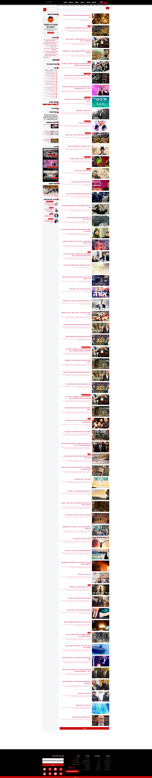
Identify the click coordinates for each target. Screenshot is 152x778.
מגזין (86, 5)
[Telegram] (55, 769)
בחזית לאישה (107, 766)
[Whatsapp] (61, 769)
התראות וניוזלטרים (86, 760)
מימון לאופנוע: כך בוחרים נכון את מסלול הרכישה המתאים (50, 82)
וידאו (99, 759)
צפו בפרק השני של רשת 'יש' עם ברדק (50, 97)
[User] (44, 774)
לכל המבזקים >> (46, 57)
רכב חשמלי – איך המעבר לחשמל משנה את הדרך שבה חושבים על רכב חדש (50, 75)
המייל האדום (87, 764)
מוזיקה (71, 5)
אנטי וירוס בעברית (76, 762)
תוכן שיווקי (98, 769)
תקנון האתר (88, 767)
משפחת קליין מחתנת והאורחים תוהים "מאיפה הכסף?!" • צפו (49, 88)
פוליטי (97, 5)
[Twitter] (44, 769)
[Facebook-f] (50, 769)
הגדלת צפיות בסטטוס (75, 764)
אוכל (75, 5)
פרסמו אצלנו (87, 766)
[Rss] (50, 774)
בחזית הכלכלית (107, 764)
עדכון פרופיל (87, 759)
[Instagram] (61, 774)
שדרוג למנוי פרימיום (86, 762)
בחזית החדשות (107, 760)
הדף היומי (67, 5)
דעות (78, 5)
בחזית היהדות (107, 767)
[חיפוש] (44, 9)
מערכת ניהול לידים (76, 760)
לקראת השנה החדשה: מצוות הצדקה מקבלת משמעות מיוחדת (50, 84)
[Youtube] (55, 774)
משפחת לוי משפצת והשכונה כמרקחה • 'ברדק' (50, 79)
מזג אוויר (62, 5)
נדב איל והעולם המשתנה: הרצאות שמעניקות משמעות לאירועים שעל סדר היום (50, 72)
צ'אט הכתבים (105, 5)
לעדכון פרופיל (50, 32)
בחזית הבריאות (107, 762)
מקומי (93, 5)
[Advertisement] (76, 740)
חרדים (100, 5)
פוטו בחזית (82, 5)
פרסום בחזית (77, 759)
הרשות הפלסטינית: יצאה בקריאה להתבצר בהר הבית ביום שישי (50, 90)
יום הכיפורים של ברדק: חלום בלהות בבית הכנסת (50, 94)
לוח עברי (58, 5)
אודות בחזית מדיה (86, 769)
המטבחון (98, 766)
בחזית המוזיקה (107, 769)
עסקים (89, 5)
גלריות (99, 764)
